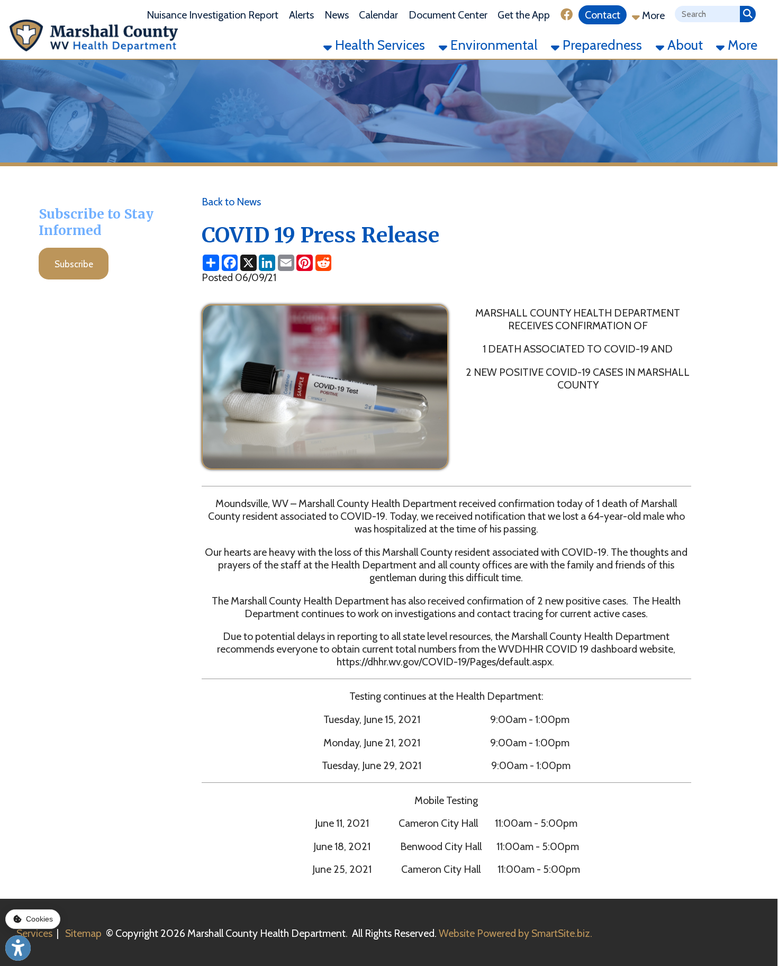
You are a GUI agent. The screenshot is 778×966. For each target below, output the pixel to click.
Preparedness (600, 45)
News (336, 14)
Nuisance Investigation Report (212, 14)
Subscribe (74, 263)
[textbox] (707, 14)
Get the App (523, 14)
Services (34, 933)
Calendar (378, 14)
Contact (602, 14)
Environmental (492, 45)
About (683, 45)
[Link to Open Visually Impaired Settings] (18, 948)
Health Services (378, 45)
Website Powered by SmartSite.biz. (515, 933)
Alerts (301, 14)
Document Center (448, 14)
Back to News (231, 201)
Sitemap (83, 933)
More (652, 15)
